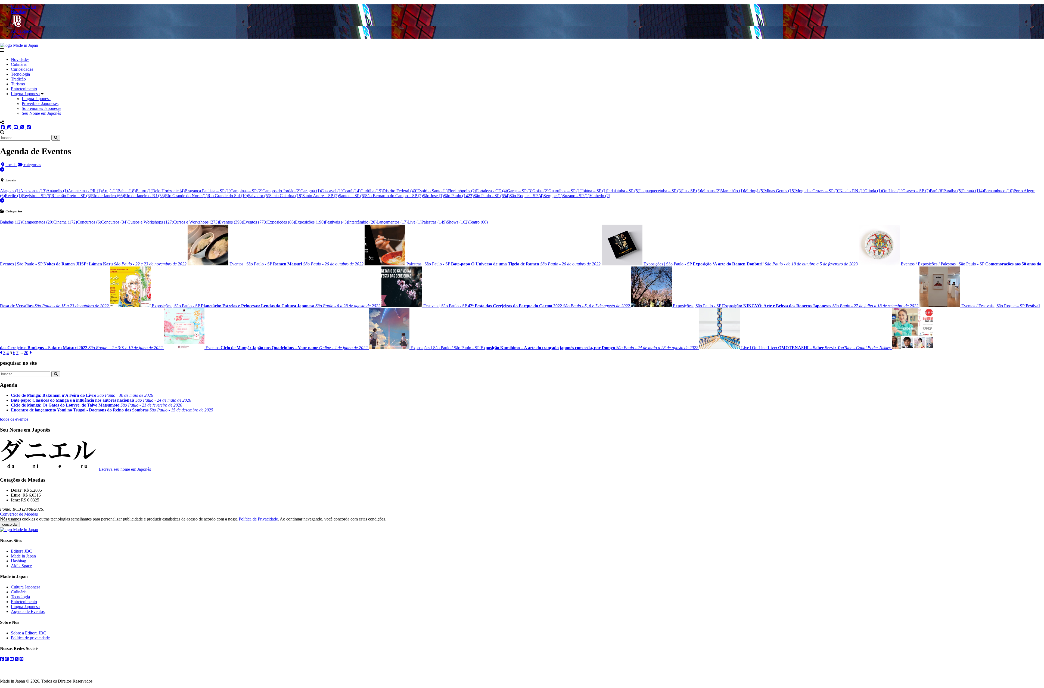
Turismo (18, 84)
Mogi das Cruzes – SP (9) (817, 190)
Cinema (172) (65, 222)
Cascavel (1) (331, 190)
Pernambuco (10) (999, 190)
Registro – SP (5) (36, 195)
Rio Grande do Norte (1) (186, 195)
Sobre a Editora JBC (28, 633)
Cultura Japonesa (25, 587)
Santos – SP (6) (352, 195)
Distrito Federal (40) (400, 190)
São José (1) (433, 195)
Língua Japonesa (25, 93)
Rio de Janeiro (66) (107, 195)
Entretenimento (24, 88)
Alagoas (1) (10, 190)
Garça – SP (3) (519, 190)
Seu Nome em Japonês (41, 113)
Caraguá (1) (310, 190)
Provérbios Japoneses (40, 103)
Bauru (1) (144, 190)
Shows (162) (458, 222)
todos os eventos (14, 419)
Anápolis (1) (57, 190)
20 (26, 352)
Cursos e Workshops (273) (196, 222)
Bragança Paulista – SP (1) (207, 190)
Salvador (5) (258, 195)
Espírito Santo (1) (432, 190)
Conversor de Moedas (19, 514)
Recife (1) (13, 195)
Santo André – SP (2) (320, 195)
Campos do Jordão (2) (281, 190)
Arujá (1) (109, 190)
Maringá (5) (754, 190)
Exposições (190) (310, 222)
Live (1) (414, 222)
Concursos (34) (114, 222)
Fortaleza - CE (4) (491, 190)
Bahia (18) (126, 190)
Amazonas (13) (33, 190)
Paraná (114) (973, 190)
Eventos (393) (231, 222)
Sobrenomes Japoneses (41, 108)
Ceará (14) (351, 190)
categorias (32, 164)
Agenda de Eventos (28, 611)
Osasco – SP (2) (916, 190)
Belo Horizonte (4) (168, 190)
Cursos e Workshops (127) (150, 222)
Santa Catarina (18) (285, 195)
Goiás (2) (540, 190)
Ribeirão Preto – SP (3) (71, 195)
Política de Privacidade (258, 519)
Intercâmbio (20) (362, 222)
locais (11, 164)
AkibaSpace (21, 565)
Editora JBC (21, 551)
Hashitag (18, 561)
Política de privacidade (30, 638)
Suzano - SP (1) (576, 195)
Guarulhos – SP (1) (564, 190)
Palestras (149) (434, 222)
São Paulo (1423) (459, 195)
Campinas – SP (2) (246, 190)
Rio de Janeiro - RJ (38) (144, 195)
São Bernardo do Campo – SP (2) (394, 195)
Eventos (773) (255, 222)
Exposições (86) (281, 222)
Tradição (18, 79)
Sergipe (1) (553, 195)
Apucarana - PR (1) (85, 190)
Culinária (19, 64)
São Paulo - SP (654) (491, 195)
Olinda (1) (873, 190)
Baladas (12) (11, 222)
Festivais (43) (336, 222)
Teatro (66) (478, 222)
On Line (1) (892, 190)
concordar (10, 524)
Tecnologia (20, 74)
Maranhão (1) (732, 190)
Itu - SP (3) (691, 190)
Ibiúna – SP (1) (594, 190)
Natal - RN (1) (851, 190)
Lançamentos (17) (392, 222)
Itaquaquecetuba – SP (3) (660, 190)
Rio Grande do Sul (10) (227, 195)
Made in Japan (23, 556)
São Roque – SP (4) (526, 195)
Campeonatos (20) (37, 222)
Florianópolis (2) (462, 190)
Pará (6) (936, 190)
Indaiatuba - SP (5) (623, 190)
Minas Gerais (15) (779, 190)
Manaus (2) (710, 190)
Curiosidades (22, 69)
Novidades (20, 59)
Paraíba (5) (952, 190)
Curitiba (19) (372, 190)
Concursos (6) (89, 222)
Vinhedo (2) (599, 195)
